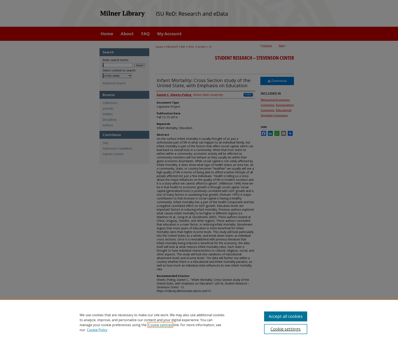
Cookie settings (160, 325)
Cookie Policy (97, 330)
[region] (199, 322)
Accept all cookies (286, 316)
